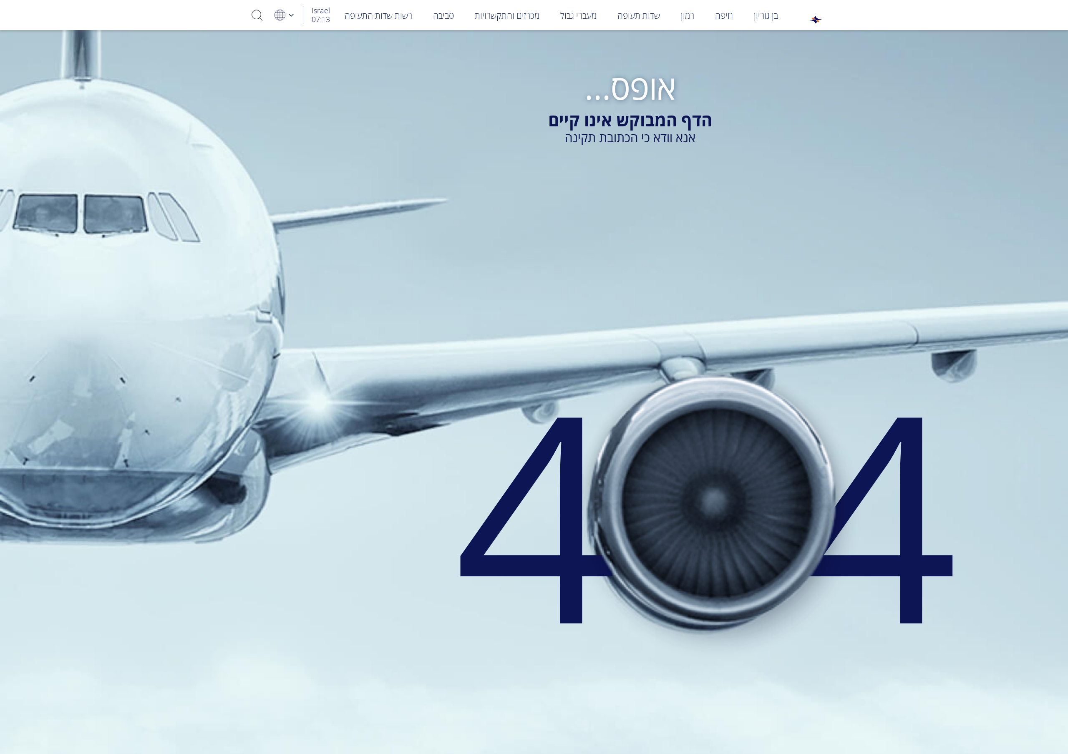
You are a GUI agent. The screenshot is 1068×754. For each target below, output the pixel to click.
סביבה (443, 15)
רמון (687, 15)
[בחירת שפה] (284, 15)
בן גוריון (766, 15)
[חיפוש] (257, 15)
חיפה (724, 15)
